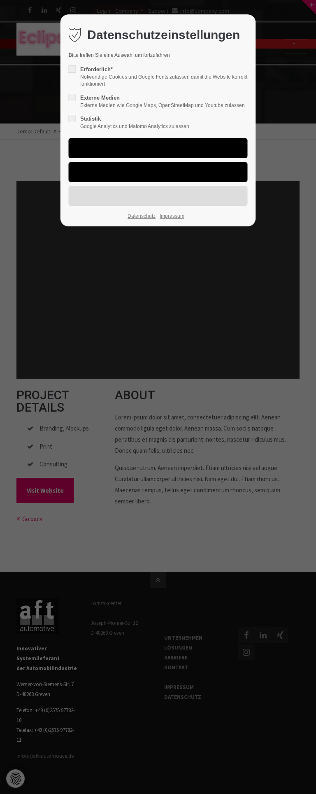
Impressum (172, 216)
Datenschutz (142, 216)
